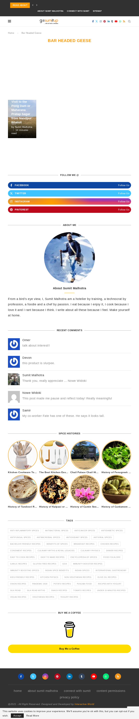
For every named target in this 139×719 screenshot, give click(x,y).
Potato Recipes (62, 584)
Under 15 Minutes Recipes (111, 590)
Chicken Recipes (110, 544)
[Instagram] (101, 21)
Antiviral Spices (103, 537)
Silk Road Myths (36, 590)
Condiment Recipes (21, 551)
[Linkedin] (109, 21)
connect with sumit (78, 11)
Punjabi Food (84, 584)
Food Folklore (112, 557)
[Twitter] (96, 21)
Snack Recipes (59, 590)
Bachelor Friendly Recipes (25, 544)
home (18, 691)
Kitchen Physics (49, 577)
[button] (32, 5)
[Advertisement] (69, 74)
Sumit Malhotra (23, 127)
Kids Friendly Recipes (22, 577)
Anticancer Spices (84, 531)
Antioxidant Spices (76, 537)
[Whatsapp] (120, 21)
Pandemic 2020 (39, 584)
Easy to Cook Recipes (22, 557)
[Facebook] (93, 21)
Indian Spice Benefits (57, 570)
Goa (64, 564)
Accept (17, 715)
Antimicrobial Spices (48, 537)
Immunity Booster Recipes (87, 564)
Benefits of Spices (57, 544)
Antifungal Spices (20, 537)
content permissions (111, 691)
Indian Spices (82, 570)
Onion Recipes (18, 584)
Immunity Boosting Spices (24, 570)
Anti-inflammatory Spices (24, 531)
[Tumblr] (112, 21)
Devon (27, 357)
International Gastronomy (111, 570)
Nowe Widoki (31, 392)
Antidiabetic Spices (112, 531)
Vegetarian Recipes (43, 597)
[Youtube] (116, 21)
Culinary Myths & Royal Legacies (56, 551)
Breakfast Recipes (84, 544)
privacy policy (69, 697)
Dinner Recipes (114, 551)
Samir (26, 410)
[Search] (129, 21)
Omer (26, 340)
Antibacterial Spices (56, 531)
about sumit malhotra (50, 11)
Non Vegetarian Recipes (77, 577)
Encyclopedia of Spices (84, 557)
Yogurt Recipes (69, 597)
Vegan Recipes (18, 597)
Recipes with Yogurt (110, 584)
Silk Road (15, 590)
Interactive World (84, 704)
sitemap (97, 11)
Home (11, 33)
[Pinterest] (104, 21)
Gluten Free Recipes (44, 564)
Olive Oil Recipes (106, 577)
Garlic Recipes (18, 564)
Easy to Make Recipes (52, 557)
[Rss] (124, 21)
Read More (32, 715)
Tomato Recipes (82, 590)
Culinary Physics (90, 551)
